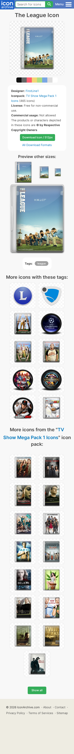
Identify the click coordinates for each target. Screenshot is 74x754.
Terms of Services (40, 713)
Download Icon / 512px (37, 137)
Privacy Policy (15, 713)
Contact (60, 707)
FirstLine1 (32, 91)
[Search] (49, 4)
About (47, 707)
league (41, 263)
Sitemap (62, 713)
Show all (37, 690)
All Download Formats (37, 145)
